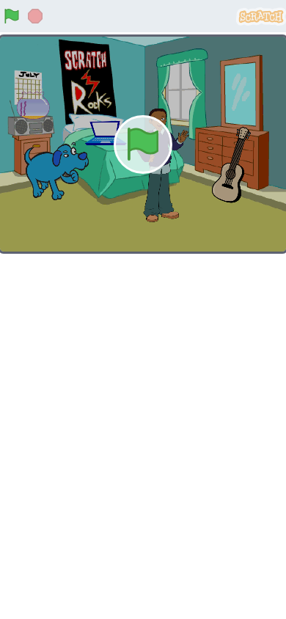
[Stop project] (35, 16)
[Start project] (11, 16)
